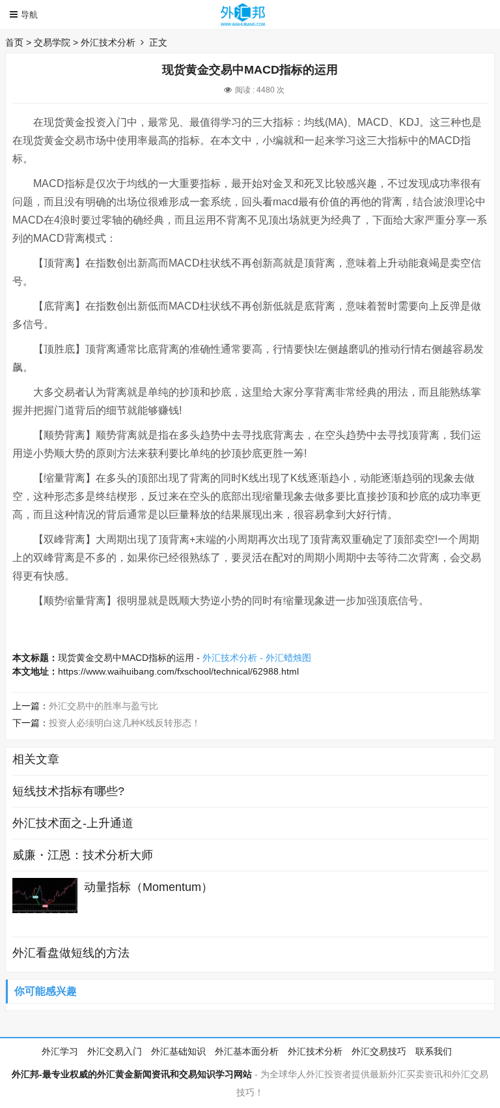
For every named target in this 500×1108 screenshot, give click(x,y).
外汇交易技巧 (379, 1051)
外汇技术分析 (108, 42)
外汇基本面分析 (247, 1051)
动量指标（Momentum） (148, 887)
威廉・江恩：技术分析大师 (82, 855)
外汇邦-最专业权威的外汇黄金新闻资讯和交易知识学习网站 (132, 1074)
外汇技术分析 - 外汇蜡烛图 (256, 657)
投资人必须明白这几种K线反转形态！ (125, 723)
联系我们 (433, 1051)
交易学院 (52, 42)
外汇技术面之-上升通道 (72, 823)
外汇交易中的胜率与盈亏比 (103, 706)
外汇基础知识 (178, 1051)
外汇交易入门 (114, 1051)
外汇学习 (60, 1051)
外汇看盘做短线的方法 (71, 952)
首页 (14, 42)
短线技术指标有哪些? (68, 791)
